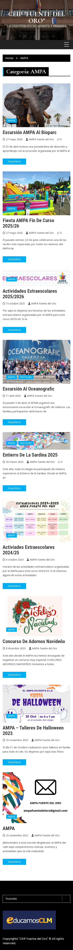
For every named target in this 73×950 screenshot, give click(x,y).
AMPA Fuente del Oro (41, 139)
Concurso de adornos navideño (34, 641)
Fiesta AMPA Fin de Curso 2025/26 (28, 223)
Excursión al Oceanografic (28, 389)
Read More (14, 161)
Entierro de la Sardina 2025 (30, 455)
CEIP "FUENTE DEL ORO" (36, 17)
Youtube (11, 899)
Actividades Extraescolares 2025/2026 (30, 293)
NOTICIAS (26, 377)
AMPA (11, 120)
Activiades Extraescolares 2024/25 (29, 550)
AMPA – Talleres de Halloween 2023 (33, 730)
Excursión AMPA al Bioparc (30, 132)
